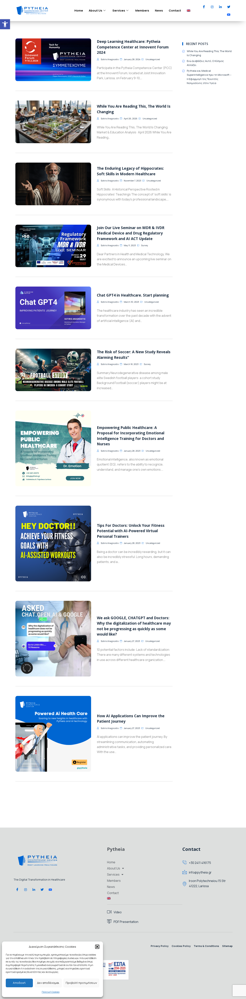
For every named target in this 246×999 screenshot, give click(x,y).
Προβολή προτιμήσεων (81, 983)
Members (142, 10)
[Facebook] (204, 7)
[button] (5, 24)
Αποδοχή (19, 983)
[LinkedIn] (220, 7)
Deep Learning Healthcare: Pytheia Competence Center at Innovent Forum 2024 (133, 47)
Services (118, 10)
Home (78, 10)
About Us (95, 10)
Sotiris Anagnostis (110, 59)
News (159, 10)
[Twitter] (229, 7)
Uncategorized (152, 59)
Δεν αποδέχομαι (48, 983)
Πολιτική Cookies (50, 992)
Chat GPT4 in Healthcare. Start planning (133, 295)
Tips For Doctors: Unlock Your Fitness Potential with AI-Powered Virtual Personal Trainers (131, 531)
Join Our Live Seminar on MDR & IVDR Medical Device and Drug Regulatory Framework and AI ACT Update (130, 233)
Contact (175, 10)
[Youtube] (229, 14)
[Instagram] (212, 7)
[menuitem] (188, 10)
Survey (144, 245)
